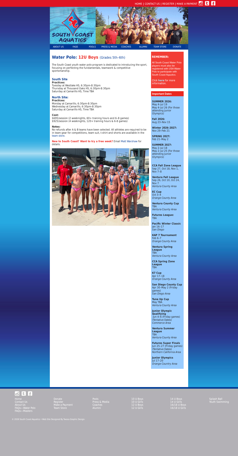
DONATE (177, 46)
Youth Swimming (219, 401)
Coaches (97, 404)
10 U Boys (137, 398)
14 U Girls (176, 401)
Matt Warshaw (129, 141)
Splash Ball (215, 398)
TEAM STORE (159, 46)
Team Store (60, 407)
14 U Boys (176, 398)
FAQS (75, 46)
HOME (138, 3)
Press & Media (101, 401)
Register (58, 401)
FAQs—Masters (23, 410)
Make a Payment (63, 404)
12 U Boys (137, 404)
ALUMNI (143, 46)
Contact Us (21, 401)
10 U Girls (137, 401)
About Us (20, 404)
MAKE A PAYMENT (187, 3)
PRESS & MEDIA (109, 46)
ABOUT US (58, 46)
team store (58, 135)
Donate (58, 398)
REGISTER (168, 3)
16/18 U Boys (178, 404)
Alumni (97, 407)
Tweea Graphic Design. (74, 419)
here (161, 80)
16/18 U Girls (178, 407)
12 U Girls (137, 407)
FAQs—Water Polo (25, 407)
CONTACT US (152, 3)
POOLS (92, 46)
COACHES (126, 46)
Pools (95, 398)
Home (18, 398)
